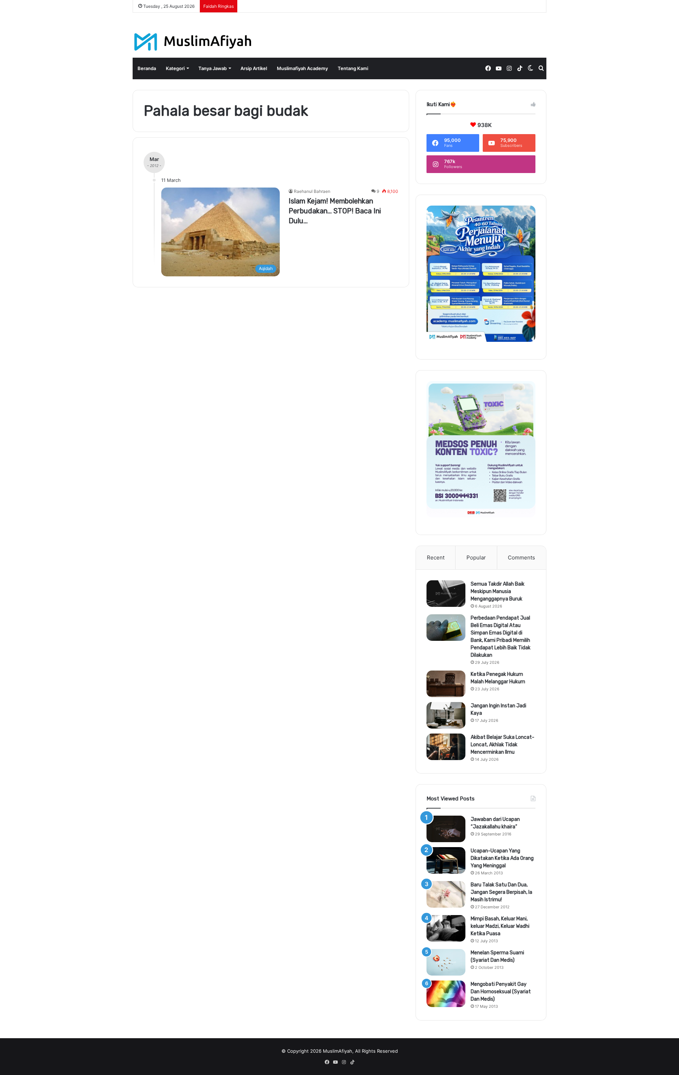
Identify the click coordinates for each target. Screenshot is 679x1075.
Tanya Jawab (212, 68)
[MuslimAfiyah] (193, 42)
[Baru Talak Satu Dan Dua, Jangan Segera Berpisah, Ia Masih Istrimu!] (445, 894)
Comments (521, 557)
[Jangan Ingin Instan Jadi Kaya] (445, 715)
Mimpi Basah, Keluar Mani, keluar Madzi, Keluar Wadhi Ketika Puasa (500, 926)
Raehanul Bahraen (312, 191)
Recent (436, 557)
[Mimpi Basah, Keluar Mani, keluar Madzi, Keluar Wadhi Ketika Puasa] (445, 928)
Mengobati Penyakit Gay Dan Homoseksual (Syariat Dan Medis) (501, 991)
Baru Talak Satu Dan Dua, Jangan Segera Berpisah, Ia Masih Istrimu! (501, 892)
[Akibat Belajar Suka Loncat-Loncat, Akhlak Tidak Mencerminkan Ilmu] (445, 747)
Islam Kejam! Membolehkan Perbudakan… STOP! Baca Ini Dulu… (335, 211)
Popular (476, 557)
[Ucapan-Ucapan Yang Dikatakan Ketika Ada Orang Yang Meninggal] (445, 860)
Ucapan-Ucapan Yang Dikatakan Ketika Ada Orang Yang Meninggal (502, 858)
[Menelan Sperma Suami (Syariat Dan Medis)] (445, 962)
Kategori (175, 68)
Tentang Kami (353, 68)
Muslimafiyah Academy (302, 68)
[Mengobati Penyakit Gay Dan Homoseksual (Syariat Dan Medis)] (445, 994)
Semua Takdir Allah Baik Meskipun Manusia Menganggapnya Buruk (497, 591)
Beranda (147, 68)
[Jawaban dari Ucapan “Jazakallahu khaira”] (445, 829)
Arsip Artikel (253, 68)
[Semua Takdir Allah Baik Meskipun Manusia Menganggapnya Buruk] (445, 593)
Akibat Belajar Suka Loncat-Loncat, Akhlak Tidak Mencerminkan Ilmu (502, 744)
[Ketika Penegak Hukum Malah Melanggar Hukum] (445, 684)
